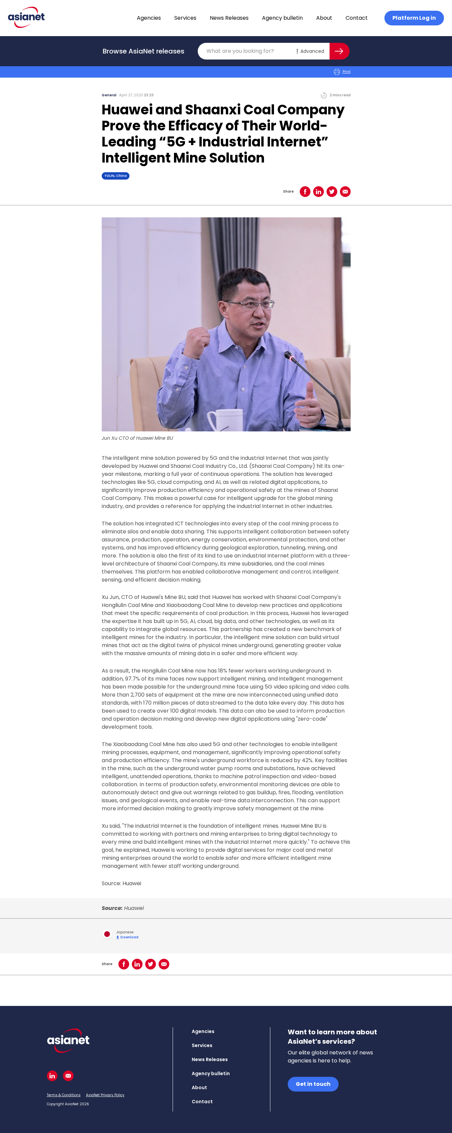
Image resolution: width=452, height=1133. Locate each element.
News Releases (229, 18)
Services (185, 18)
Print (347, 71)
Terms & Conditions (64, 1095)
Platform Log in (414, 18)
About (324, 18)
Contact (357, 18)
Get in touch (313, 1084)
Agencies (149, 18)
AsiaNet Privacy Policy (105, 1095)
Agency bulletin (282, 18)
